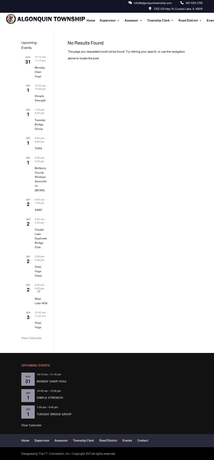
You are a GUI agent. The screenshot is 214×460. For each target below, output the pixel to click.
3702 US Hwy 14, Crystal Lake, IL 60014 (178, 8)
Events (127, 440)
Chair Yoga (38, 325)
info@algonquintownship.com (153, 3)
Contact (142, 440)
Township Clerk (158, 20)
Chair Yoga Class (38, 271)
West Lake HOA (41, 301)
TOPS (38, 148)
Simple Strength (40, 98)
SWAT (38, 210)
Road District (188, 20)
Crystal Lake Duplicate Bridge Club (41, 238)
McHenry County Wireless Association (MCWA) (41, 179)
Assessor (131, 20)
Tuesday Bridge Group (40, 124)
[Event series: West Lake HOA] (38, 291)
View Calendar (31, 338)
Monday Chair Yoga (40, 71)
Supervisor (108, 20)
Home (91, 20)
